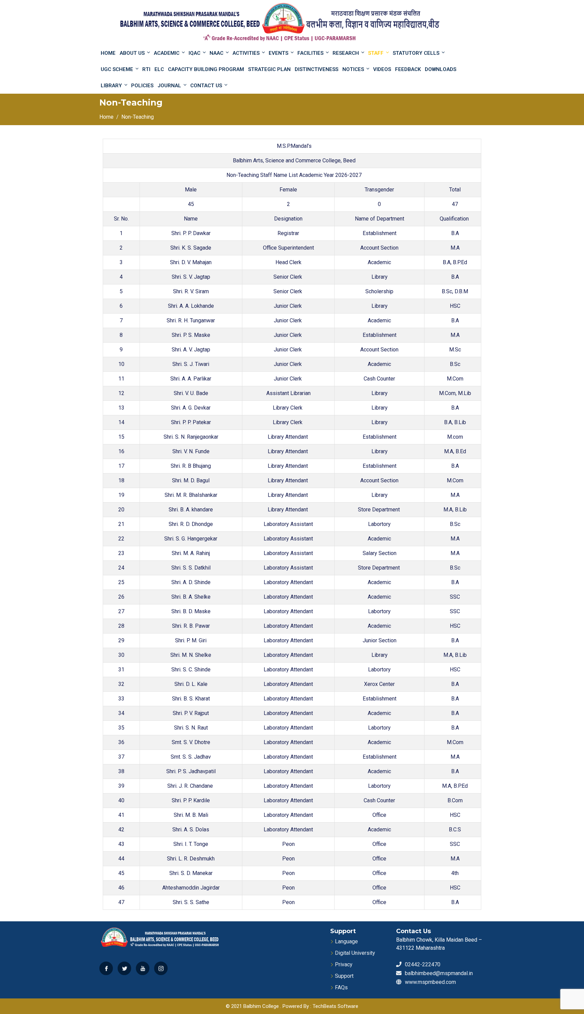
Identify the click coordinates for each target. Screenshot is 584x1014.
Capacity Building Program (206, 69)
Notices (353, 69)
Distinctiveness (316, 69)
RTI (146, 69)
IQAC (194, 53)
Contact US (206, 86)
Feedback (408, 69)
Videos (382, 69)
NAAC (216, 53)
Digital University (355, 953)
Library (111, 86)
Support (344, 976)
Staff (376, 53)
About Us (132, 53)
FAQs (341, 987)
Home (108, 53)
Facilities (310, 53)
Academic (166, 53)
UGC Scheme (117, 69)
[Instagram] (161, 968)
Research (346, 53)
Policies (142, 86)
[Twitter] (124, 968)
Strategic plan (269, 69)
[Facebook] (106, 968)
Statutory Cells (416, 53)
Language (346, 941)
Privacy (343, 964)
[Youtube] (142, 968)
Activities (246, 53)
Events (278, 53)
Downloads (440, 69)
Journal (169, 86)
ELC (159, 69)
